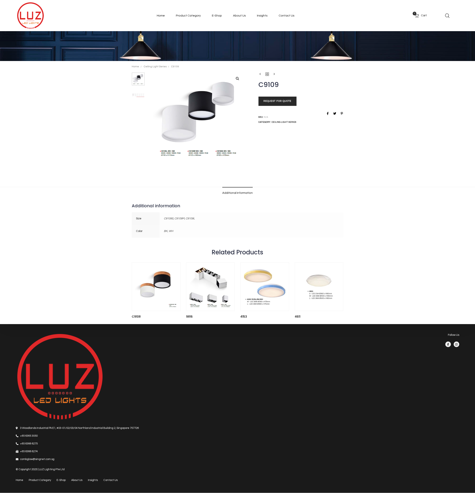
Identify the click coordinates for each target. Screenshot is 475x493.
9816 (189, 316)
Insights (262, 15)
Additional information (237, 192)
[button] (447, 15)
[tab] (237, 193)
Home (161, 15)
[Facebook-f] (448, 344)
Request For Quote (277, 101)
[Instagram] (456, 344)
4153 (243, 316)
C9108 (136, 316)
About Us (239, 15)
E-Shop (217, 15)
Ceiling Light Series (155, 66)
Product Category (188, 15)
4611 (297, 316)
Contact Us (286, 15)
